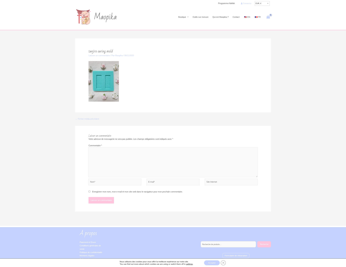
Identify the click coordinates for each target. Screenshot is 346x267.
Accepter (212, 263)
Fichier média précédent (87, 119)
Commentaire (95, 145)
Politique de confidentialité (91, 252)
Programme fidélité (226, 3)
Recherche (264, 244)
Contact (236, 17)
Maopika (105, 17)
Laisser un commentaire (99, 55)
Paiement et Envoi (88, 242)
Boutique (182, 17)
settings (189, 264)
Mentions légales (87, 255)
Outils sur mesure (200, 17)
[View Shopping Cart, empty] (268, 17)
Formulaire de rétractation (236, 255)
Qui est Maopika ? (220, 17)
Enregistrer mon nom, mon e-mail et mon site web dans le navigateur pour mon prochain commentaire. (137, 192)
